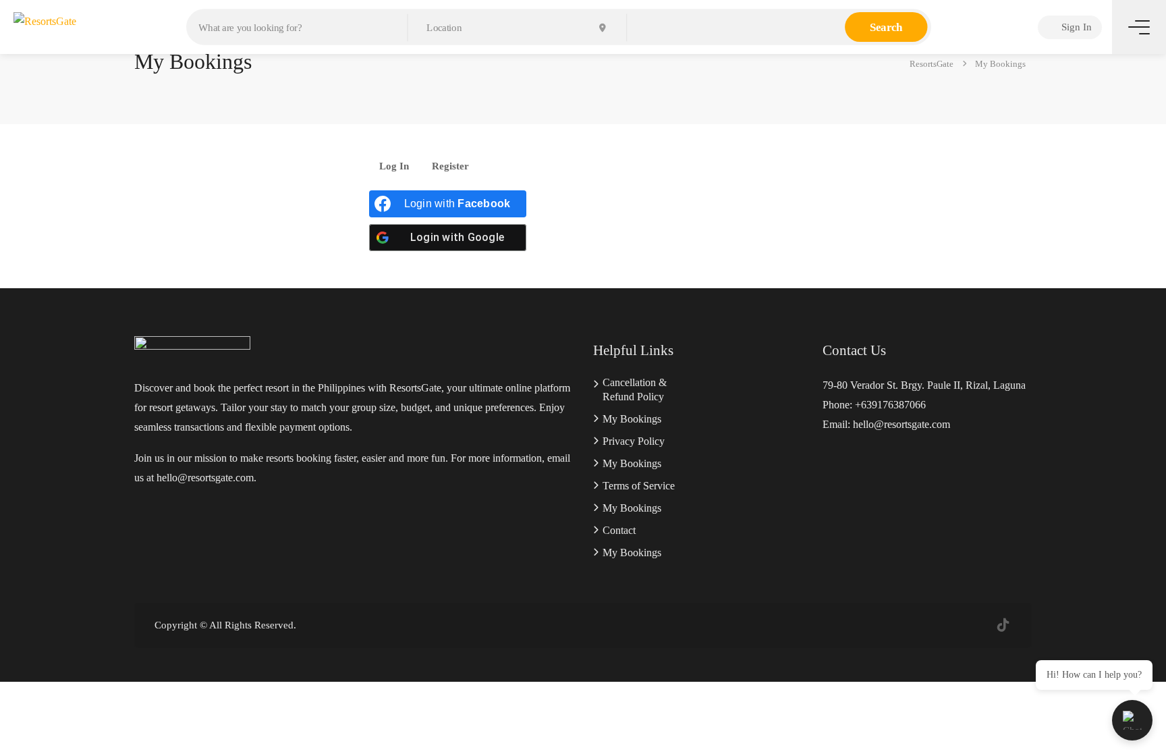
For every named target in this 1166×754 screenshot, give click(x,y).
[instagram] (980, 625)
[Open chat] (1132, 720)
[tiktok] (1003, 625)
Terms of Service (639, 485)
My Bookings (632, 419)
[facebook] (958, 625)
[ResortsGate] (44, 23)
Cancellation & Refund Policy (635, 389)
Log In (394, 166)
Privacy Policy (634, 441)
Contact (619, 530)
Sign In (1075, 27)
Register (450, 166)
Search (886, 27)
